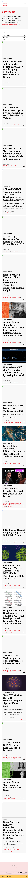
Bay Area (5, 125)
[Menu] (25, 4)
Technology (18, 165)
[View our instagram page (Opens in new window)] (10, 867)
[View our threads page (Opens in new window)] (13, 867)
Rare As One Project (7, 504)
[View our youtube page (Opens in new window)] (24, 867)
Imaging (19, 503)
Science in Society (11, 758)
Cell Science (6, 503)
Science (13, 165)
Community (5, 84)
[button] (14, 35)
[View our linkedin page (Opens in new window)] (17, 867)
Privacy (19, 874)
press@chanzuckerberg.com (10, 24)
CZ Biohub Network (7, 297)
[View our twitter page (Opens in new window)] (20, 867)
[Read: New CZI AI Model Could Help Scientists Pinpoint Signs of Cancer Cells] (14, 698)
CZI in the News (12, 84)
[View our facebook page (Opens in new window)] (6, 867)
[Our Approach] (5, 3)
